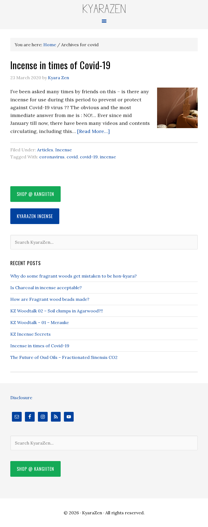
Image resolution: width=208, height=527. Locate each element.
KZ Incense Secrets (30, 334)
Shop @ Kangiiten (35, 194)
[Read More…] (93, 131)
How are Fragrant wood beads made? (49, 299)
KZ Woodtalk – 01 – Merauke (39, 322)
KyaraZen (104, 8)
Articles (45, 149)
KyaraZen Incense (35, 216)
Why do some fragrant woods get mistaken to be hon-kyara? (73, 276)
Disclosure (21, 397)
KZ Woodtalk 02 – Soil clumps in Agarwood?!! (56, 310)
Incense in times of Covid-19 (60, 65)
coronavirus (51, 156)
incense (108, 156)
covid (72, 156)
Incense (63, 149)
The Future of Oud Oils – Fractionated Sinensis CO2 (64, 357)
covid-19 (89, 156)
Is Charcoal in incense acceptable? (46, 287)
